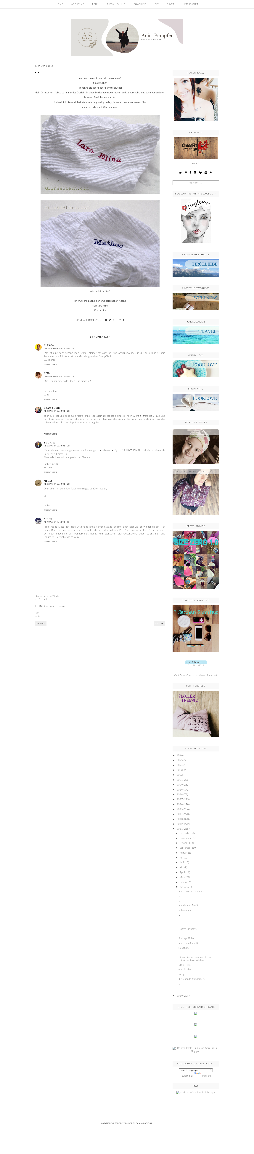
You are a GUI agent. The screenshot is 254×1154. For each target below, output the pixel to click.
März (182, 877)
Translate (207, 1076)
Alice (48, 519)
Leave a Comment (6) (88, 320)
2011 (180, 829)
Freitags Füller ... (188, 938)
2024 (180, 765)
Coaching (140, 4)
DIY (157, 4)
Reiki (95, 4)
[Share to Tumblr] (123, 320)
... (196, 432)
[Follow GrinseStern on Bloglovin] (196, 244)
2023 (180, 770)
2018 (180, 795)
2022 (180, 775)
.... (180, 934)
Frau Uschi (52, 408)
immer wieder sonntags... (192, 891)
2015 (180, 809)
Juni (182, 862)
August (183, 853)
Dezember (185, 833)
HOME (59, 4)
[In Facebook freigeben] (113, 320)
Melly (48, 481)
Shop (144, 102)
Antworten (50, 364)
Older (160, 624)
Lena (47, 373)
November (185, 838)
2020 (180, 785)
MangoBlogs (145, 1123)
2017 (180, 799)
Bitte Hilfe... (185, 965)
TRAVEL (171, 4)
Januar (183, 887)
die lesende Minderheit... (192, 979)
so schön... (184, 948)
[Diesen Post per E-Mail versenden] (106, 320)
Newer (40, 624)
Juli (181, 858)
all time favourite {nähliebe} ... (196, 471)
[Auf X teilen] (110, 320)
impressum (191, 4)
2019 (180, 790)
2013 (180, 819)
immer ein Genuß (188, 943)
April (182, 872)
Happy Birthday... (188, 929)
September (186, 848)
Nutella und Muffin (189, 905)
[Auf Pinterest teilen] (116, 320)
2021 (180, 780)
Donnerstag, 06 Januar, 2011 (60, 348)
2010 (180, 996)
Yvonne (49, 443)
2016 (180, 804)
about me (77, 4)
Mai (182, 867)
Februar (184, 882)
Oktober (184, 843)
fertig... (182, 974)
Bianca (49, 345)
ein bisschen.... (187, 969)
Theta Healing (116, 4)
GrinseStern (121, 1123)
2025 (180, 760)
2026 (180, 755)
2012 (180, 824)
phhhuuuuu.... (186, 910)
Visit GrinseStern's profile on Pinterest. (196, 675)
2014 (180, 814)
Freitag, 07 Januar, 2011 (58, 411)
